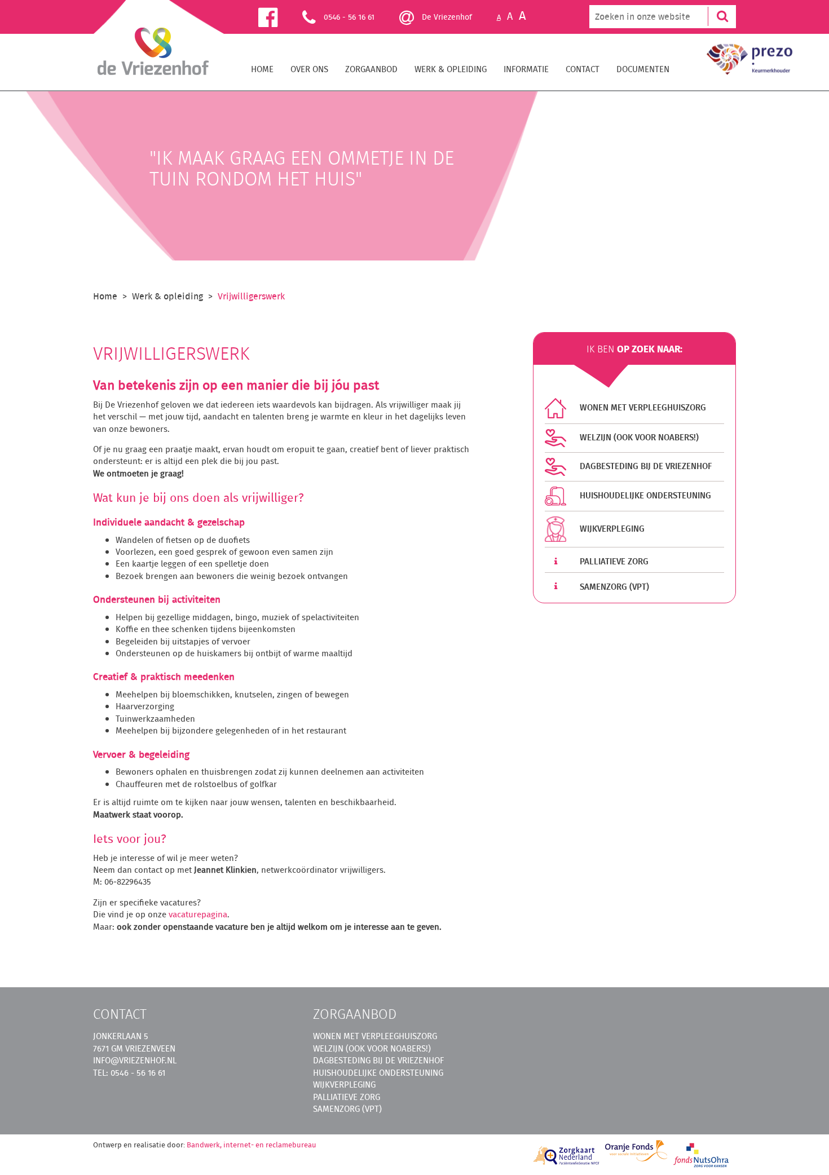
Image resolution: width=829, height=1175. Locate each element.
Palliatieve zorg (613, 561)
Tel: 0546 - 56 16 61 (129, 1072)
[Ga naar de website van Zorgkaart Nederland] (567, 1155)
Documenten (642, 69)
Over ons (309, 69)
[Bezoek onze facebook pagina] (280, 16)
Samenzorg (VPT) (613, 586)
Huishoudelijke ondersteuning (644, 495)
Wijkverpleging (611, 528)
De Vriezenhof (446, 17)
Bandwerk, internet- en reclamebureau (251, 1144)
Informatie (526, 69)
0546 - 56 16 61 (349, 17)
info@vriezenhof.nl (135, 1060)
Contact (582, 69)
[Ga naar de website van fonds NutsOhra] (701, 1154)
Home (262, 69)
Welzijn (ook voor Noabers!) (638, 437)
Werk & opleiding (450, 69)
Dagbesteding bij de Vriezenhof (644, 466)
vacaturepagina (198, 914)
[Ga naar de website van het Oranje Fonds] (636, 1150)
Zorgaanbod (371, 69)
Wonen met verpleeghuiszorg (641, 407)
